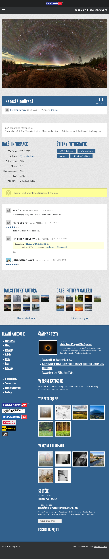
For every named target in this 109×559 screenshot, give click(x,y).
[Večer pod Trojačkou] (35, 307)
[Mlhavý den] (97, 298)
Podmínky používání (13, 388)
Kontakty (8, 392)
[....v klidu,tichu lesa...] (79, 298)
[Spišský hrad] (69, 307)
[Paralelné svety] (88, 307)
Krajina (54, 109)
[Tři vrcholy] (26, 307)
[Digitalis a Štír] (7, 298)
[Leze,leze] (60, 298)
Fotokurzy (9, 368)
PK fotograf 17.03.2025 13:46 (36, 244)
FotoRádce (43, 386)
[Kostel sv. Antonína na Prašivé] (7, 307)
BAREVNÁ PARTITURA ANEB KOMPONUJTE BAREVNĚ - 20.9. (58, 507)
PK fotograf (20, 222)
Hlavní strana (10, 341)
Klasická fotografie (59, 386)
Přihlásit (80, 10)
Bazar (7, 363)
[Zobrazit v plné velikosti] (54, 53)
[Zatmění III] (88, 298)
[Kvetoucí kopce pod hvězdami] (17, 307)
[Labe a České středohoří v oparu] (69, 298)
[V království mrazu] (17, 298)
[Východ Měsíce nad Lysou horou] (35, 298)
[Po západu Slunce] (79, 307)
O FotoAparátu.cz (60, 389)
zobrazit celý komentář (57, 247)
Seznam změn (10, 383)
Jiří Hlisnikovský (18, 109)
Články (8, 345)
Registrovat (97, 10)
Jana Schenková (23, 260)
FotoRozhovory (76, 386)
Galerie (8, 354)
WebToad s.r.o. (100, 546)
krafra (17, 210)
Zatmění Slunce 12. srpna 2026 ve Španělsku (76, 344)
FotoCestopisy (92, 386)
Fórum (7, 359)
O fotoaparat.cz (11, 379)
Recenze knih (44, 389)
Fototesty (9, 350)
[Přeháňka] (26, 298)
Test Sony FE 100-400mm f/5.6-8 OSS (57, 360)
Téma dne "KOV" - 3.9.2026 (47, 498)
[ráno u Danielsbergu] (60, 307)
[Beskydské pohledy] (45, 298)
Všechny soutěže (48, 521)
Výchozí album (27, 156)
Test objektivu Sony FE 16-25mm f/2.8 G (58, 372)
